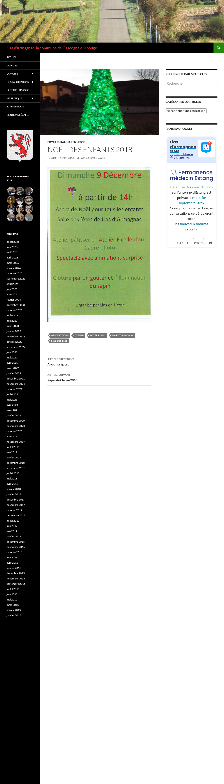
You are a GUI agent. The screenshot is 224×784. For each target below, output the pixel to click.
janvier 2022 (14, 373)
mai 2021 (12, 399)
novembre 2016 (16, 547)
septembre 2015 (16, 583)
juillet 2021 (13, 394)
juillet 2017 (13, 520)
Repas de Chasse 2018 (62, 377)
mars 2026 (13, 262)
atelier (79, 335)
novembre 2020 (16, 426)
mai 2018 (12, 478)
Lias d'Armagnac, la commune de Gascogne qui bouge (52, 47)
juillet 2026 (13, 241)
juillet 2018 (13, 473)
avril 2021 (12, 404)
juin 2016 (12, 557)
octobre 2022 (14, 341)
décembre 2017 (16, 499)
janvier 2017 (14, 536)
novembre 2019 (16, 441)
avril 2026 (12, 257)
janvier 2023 (14, 331)
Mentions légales (18, 114)
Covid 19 (12, 65)
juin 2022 (12, 352)
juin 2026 (12, 247)
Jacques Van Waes (92, 158)
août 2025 (12, 283)
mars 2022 (13, 368)
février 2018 (14, 489)
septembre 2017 (16, 515)
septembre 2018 (16, 468)
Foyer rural (56, 142)
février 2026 (14, 268)
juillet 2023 (13, 315)
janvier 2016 (14, 568)
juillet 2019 (13, 447)
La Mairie (12, 73)
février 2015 (14, 610)
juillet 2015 (13, 589)
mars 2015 (13, 604)
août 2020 (12, 436)
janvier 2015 (14, 615)
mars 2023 (13, 326)
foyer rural (98, 335)
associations (59, 335)
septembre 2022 (16, 347)
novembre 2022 (16, 336)
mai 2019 (12, 452)
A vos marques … (60, 361)
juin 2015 (12, 594)
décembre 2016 (16, 541)
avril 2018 (12, 483)
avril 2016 (12, 562)
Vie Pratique (14, 98)
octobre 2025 (14, 273)
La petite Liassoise (18, 90)
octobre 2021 (14, 389)
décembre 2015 (16, 573)
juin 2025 (12, 289)
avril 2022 (12, 362)
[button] (11, 191)
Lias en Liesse (75, 142)
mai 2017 (12, 531)
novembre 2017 (16, 504)
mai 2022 (12, 357)
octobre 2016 (14, 552)
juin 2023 (12, 320)
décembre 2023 (16, 304)
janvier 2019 (14, 457)
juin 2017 (12, 525)
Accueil (12, 57)
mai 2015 (12, 599)
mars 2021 (13, 410)
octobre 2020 (14, 431)
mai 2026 (12, 252)
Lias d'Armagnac (123, 335)
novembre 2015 (16, 578)
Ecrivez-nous (15, 106)
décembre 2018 (16, 462)
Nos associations (18, 81)
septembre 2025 (16, 278)
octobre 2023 (14, 310)
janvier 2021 (14, 415)
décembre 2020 (16, 420)
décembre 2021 (16, 378)
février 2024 (14, 299)
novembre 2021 (16, 383)
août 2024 (12, 294)
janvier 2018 (14, 494)
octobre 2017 (14, 510)
